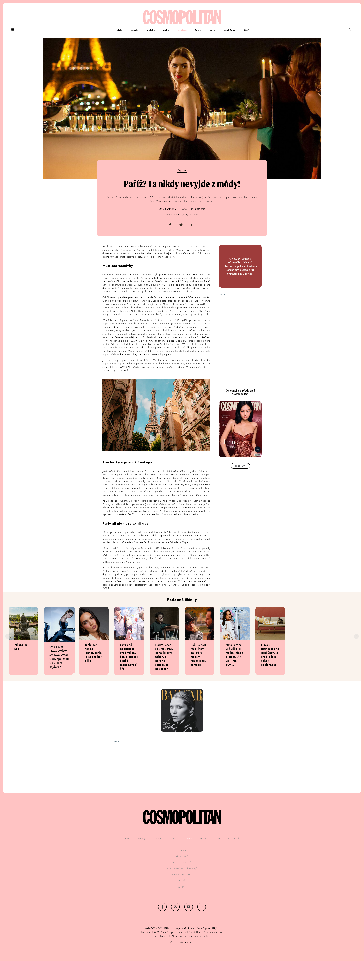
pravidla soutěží (182, 862)
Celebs (151, 30)
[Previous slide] (7, 636)
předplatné (182, 856)
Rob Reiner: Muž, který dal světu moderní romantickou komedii (198, 655)
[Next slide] (356, 636)
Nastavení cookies (182, 874)
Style (119, 30)
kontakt (182, 886)
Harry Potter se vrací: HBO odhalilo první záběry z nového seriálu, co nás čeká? (164, 657)
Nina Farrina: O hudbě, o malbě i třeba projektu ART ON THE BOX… (234, 655)
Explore (182, 30)
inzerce (182, 850)
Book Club (229, 30)
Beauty (134, 30)
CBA (246, 30)
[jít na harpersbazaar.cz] (182, 710)
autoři (182, 880)
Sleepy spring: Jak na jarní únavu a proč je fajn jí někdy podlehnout (270, 655)
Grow (198, 30)
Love (212, 30)
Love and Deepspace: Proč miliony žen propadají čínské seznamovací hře (129, 657)
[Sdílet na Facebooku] (170, 225)
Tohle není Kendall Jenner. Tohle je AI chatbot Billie (93, 653)
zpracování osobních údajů (182, 868)
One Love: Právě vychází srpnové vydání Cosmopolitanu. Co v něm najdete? (59, 657)
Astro (166, 30)
